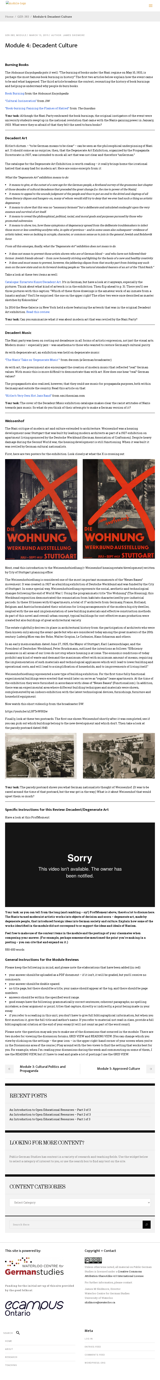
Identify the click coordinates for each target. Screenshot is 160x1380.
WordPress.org (95, 1363)
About (9, 1349)
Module (21, 35)
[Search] (16, 1333)
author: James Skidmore (68, 35)
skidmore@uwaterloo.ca (100, 1302)
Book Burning (14, 93)
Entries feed (93, 1347)
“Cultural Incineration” (21, 101)
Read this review (37, 312)
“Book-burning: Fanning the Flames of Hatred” (37, 108)
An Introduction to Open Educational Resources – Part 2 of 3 (50, 1114)
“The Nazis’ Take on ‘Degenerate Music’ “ (32, 360)
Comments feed (95, 1355)
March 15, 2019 (38, 35)
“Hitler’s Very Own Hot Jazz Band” (28, 395)
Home (9, 16)
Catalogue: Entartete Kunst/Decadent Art (33, 282)
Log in (89, 1339)
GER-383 (23, 16)
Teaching (11, 1365)
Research (11, 1357)
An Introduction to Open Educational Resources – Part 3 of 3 (50, 1110)
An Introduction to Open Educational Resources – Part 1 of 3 (49, 1119)
